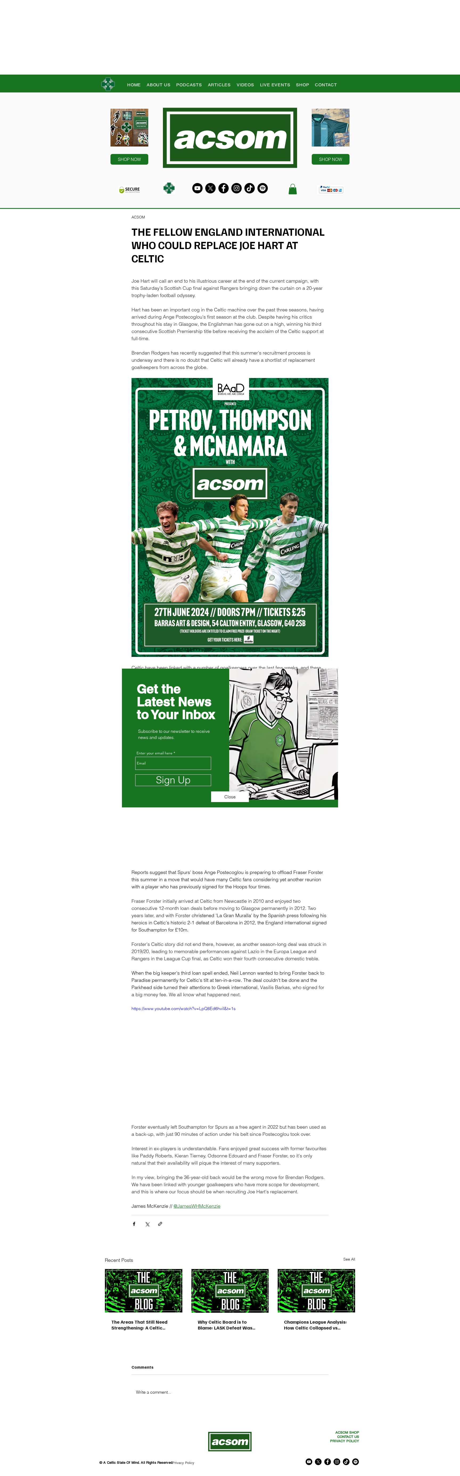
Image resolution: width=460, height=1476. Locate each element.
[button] (230, 796)
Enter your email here (154, 753)
